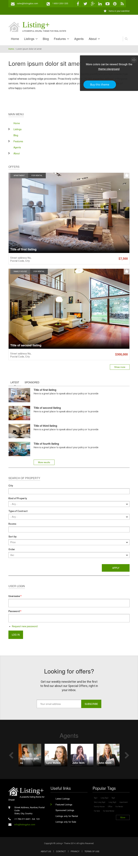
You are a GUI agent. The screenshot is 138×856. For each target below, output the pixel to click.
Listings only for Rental (67, 816)
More (122, 817)
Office (110, 807)
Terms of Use (91, 851)
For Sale (97, 811)
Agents (79, 38)
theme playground (108, 69)
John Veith (78, 762)
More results (44, 462)
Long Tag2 (104, 798)
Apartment (19, 175)
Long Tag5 (112, 802)
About (93, 38)
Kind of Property (17, 498)
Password (14, 611)
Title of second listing (25, 345)
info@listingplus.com (24, 824)
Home (15, 38)
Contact (61, 851)
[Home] (14, 27)
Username (14, 596)
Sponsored (32, 382)
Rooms (12, 524)
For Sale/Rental (108, 811)
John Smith (105, 762)
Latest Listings (63, 798)
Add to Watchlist (127, 175)
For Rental (36, 175)
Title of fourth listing (46, 444)
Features (60, 38)
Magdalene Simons (29, 760)
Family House (20, 271)
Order (11, 549)
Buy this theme (99, 84)
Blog (46, 38)
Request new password (25, 626)
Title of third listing (45, 426)
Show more (119, 367)
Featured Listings (64, 804)
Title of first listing (23, 249)
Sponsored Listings (65, 810)
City (10, 485)
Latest (15, 382)
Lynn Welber (53, 762)
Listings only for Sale (66, 821)
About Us (46, 851)
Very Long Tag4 (99, 802)
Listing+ (36, 24)
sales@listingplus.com (27, 3)
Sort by (12, 536)
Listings (29, 38)
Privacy (75, 851)
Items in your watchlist (119, 11)
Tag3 (113, 798)
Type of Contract (18, 511)
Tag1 (95, 798)
